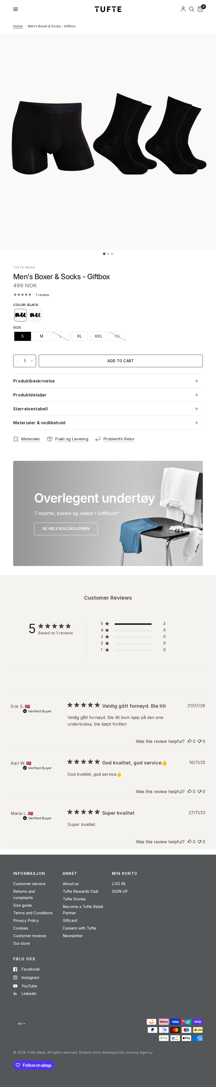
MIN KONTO (125, 873)
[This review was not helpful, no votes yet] (199, 741)
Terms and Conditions (33, 912)
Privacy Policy (26, 920)
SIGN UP (120, 891)
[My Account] (183, 9)
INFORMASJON (29, 873)
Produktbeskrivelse (34, 381)
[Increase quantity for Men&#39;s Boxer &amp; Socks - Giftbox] (32, 361)
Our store (21, 943)
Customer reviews (29, 935)
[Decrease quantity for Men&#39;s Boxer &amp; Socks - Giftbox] (17, 361)
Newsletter (73, 935)
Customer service (29, 883)
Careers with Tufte (79, 928)
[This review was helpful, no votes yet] (190, 741)
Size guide (22, 905)
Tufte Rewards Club (81, 891)
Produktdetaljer (30, 394)
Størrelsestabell (30, 408)
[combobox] (191, 9)
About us (71, 883)
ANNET (70, 873)
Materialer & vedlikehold (39, 422)
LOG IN (118, 883)
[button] (20, 315)
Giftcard (70, 920)
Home (18, 26)
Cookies (20, 928)
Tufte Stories (74, 898)
